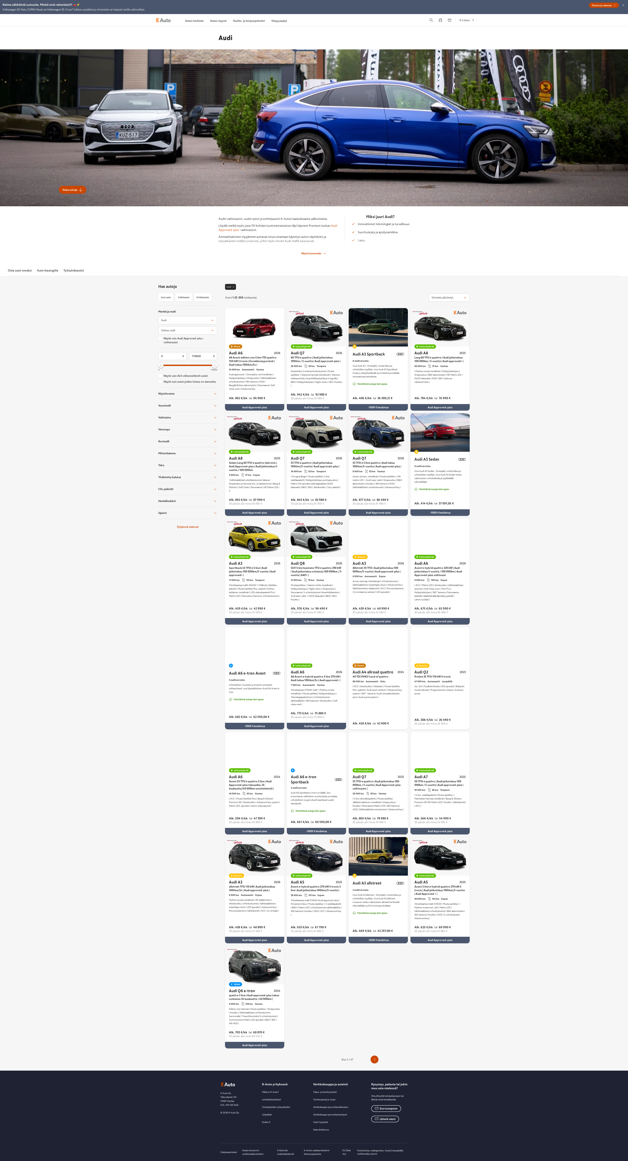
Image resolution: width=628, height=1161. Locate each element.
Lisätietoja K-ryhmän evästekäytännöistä (308, 155)
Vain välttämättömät (320, 165)
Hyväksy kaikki (351, 165)
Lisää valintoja (276, 165)
